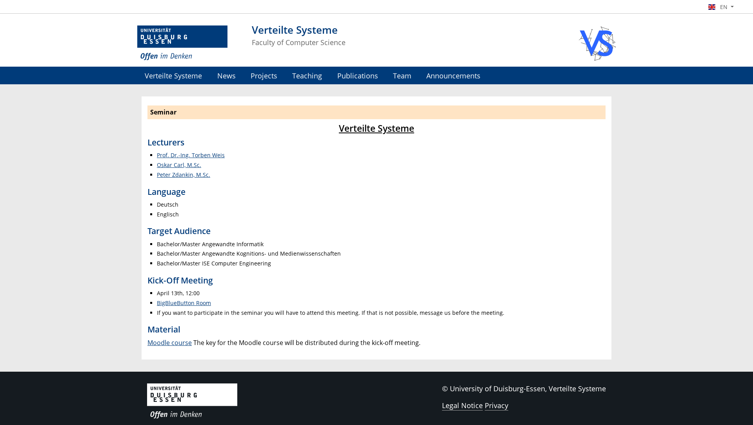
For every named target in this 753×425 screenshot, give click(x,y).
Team (402, 75)
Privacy (496, 405)
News (226, 75)
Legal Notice (462, 405)
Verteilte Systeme (173, 75)
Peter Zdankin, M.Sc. (183, 174)
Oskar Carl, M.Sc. (179, 165)
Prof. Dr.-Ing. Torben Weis (191, 155)
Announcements (453, 75)
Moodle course (169, 342)
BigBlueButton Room (184, 303)
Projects (264, 75)
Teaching (307, 75)
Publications (357, 75)
